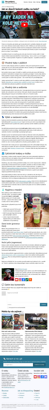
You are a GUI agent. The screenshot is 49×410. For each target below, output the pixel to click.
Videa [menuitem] (34, 2)
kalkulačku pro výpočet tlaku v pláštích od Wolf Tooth (20, 82)
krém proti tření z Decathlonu (21, 235)
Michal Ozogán (23, 269)
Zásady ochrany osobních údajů (9, 404)
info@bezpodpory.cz (8, 387)
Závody (21, 397)
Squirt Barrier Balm (18, 232)
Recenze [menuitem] (26, 2)
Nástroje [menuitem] (38, 2)
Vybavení (21, 393)
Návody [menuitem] (30, 2)
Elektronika (6, 397)
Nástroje (37, 397)
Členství (44, 2)
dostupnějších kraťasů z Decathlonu (17, 168)
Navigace (21, 395)
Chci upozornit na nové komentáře (17, 307)
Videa (36, 395)
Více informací (43, 41)
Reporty (37, 393)
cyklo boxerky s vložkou (25, 181)
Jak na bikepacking (8, 7)
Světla (5, 395)
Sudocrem (4, 257)
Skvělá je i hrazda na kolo (17, 148)
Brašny (5, 393)
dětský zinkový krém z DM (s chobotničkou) (13, 255)
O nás (36, 399)
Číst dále (15, 351)
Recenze (5, 390)
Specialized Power (16, 122)
